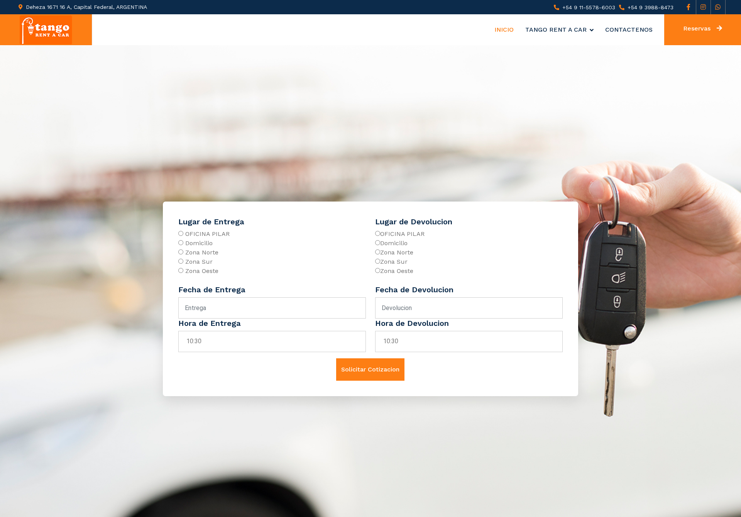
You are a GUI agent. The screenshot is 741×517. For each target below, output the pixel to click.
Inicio (504, 29)
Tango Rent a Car (556, 29)
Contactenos (629, 29)
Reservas (697, 28)
